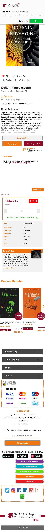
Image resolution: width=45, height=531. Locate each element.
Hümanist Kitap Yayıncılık (12, 99)
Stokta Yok (22, 527)
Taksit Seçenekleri (33, 144)
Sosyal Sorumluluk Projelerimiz (29, 471)
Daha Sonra (23, 21)
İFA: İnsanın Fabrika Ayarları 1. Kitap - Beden (10, 322)
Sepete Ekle (5, 330)
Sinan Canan (5, 326)
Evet (36, 21)
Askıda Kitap (29, 481)
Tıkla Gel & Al (30, 476)
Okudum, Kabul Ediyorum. (24, 430)
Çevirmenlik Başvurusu (29, 466)
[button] (43, 306)
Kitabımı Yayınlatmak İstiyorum (29, 461)
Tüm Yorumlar (37, 189)
